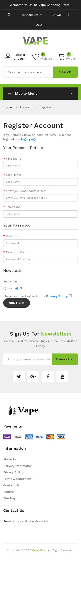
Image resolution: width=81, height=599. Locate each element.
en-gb (57, 14)
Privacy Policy (13, 472)
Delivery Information (18, 465)
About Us (10, 459)
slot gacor (21, 589)
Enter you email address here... (27, 191)
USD (39, 24)
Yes (10, 288)
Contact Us (11, 485)
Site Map (9, 498)
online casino (40, 595)
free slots (45, 583)
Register (19, 54)
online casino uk (35, 563)
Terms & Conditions (17, 478)
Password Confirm (18, 252)
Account (26, 107)
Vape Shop (39, 550)
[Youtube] (62, 376)
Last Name (13, 174)
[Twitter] (19, 376)
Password (12, 236)
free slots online (36, 576)
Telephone (13, 207)
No (22, 288)
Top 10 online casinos (65, 595)
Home (7, 107)
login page (28, 139)
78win (51, 563)
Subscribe (10, 281)
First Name (13, 158)
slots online (60, 583)
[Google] (33, 376)
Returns (8, 491)
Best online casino (56, 557)
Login (21, 58)
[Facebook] (48, 376)
